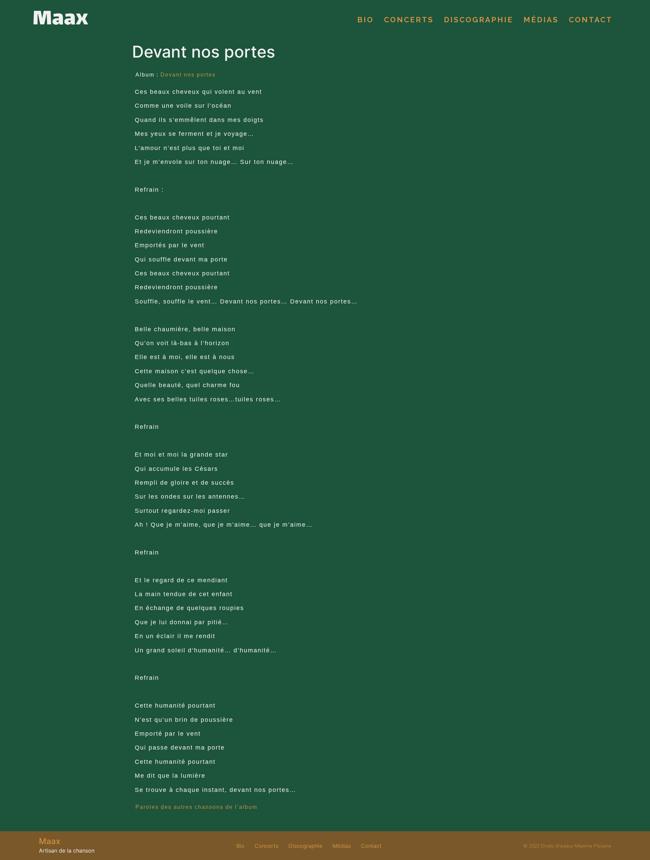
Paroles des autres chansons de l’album (196, 807)
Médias (541, 19)
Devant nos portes (188, 75)
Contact (590, 19)
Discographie (478, 19)
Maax (60, 19)
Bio (365, 19)
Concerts (409, 19)
